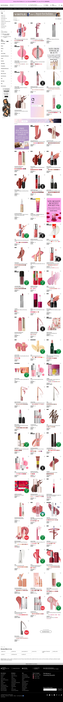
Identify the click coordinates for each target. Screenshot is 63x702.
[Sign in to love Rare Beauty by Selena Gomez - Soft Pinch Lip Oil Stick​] (28, 151)
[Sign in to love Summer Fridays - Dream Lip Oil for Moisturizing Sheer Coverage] (60, 573)
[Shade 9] (59, 112)
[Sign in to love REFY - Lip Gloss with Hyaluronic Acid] (28, 549)
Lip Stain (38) (3, 16)
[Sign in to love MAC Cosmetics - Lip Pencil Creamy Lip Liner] (28, 621)
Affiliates (2, 681)
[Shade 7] (41, 40)
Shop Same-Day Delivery (14, 690)
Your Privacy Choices (19, 695)
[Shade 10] (60, 112)
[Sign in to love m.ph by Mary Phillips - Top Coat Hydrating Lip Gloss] (28, 271)
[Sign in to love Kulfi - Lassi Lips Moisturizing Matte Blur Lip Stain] (28, 23)
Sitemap (15, 695)
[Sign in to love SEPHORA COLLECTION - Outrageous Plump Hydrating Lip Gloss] (60, 248)
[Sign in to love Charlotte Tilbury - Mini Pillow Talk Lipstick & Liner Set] (44, 573)
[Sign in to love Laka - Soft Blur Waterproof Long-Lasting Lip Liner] (60, 409)
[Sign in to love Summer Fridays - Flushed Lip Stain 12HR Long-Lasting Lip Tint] (44, 526)
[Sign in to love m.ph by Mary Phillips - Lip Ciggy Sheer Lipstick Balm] (60, 433)
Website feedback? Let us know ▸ (31, 663)
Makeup (15, 8)
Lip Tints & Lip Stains (45, 658)
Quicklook (22, 36)
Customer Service (24, 674)
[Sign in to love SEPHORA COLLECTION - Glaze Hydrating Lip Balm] (44, 456)
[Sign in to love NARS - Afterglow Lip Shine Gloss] (60, 271)
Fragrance (24, 8)
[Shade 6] (22, 40)
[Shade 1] (15, 40)
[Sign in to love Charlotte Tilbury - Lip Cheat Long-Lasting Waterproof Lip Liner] (44, 387)
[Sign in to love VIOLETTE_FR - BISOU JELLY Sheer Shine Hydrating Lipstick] (28, 433)
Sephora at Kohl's (24, 685)
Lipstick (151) (3, 15)
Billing (23, 679)
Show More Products (45, 631)
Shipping (23, 678)
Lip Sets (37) (3, 27)
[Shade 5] (21, 40)
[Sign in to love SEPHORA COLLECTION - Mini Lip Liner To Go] (44, 317)
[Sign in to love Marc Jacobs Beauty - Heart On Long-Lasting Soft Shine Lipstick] (60, 549)
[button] (6, 41)
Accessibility (23, 689)
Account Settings (13, 681)
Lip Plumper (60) (3, 26)
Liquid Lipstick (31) (4, 18)
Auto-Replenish (13, 683)
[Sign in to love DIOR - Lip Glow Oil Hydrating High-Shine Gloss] (28, 456)
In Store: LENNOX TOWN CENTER (6, 34)
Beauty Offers (13, 685)
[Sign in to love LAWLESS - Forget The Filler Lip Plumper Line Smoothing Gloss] (60, 596)
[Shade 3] (18, 40)
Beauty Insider (13, 674)
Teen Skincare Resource (25, 690)
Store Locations (24, 686)
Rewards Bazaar (13, 686)
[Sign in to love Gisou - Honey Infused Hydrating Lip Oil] (44, 340)
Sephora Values (3, 678)
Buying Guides (24, 682)
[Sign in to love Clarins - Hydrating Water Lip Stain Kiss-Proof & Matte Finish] (44, 294)
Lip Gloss (8, 658)
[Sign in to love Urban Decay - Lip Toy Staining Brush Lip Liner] (60, 526)
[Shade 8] (43, 40)
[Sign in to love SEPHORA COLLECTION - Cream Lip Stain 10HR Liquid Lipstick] (44, 175)
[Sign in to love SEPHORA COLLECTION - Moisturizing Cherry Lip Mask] (28, 479)
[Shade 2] (16, 40)
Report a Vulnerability (4, 690)
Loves (12, 687)
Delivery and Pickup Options (26, 677)
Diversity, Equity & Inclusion (4, 686)
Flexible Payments (24, 687)
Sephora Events (3, 682)
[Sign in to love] (60, 23)
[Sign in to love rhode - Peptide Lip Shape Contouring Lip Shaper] (60, 72)
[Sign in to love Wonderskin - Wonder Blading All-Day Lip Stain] (60, 503)
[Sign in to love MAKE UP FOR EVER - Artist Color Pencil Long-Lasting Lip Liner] (28, 387)
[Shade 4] (19, 40)
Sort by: (58, 18)
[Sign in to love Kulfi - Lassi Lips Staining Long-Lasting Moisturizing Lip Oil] (28, 224)
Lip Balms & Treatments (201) (5, 21)
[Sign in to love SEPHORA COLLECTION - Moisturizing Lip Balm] (44, 271)
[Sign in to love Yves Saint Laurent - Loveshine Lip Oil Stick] (44, 596)
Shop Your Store (13, 689)
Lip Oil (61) (2, 24)
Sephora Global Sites (3, 685)
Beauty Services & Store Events (15, 682)
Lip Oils (5, 659)
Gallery (12, 677)
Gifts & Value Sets (48, 8)
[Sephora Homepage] (4, 5)
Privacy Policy (3, 695)
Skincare (19, 8)
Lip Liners (39, 658)
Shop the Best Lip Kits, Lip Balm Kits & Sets (31, 658)
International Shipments (25, 681)
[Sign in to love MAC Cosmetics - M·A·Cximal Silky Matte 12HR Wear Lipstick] (60, 175)
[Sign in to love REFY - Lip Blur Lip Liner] (60, 387)
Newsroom (2, 675)
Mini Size (38, 8)
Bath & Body (33, 8)
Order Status (13, 678)
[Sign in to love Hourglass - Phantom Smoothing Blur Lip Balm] (60, 456)
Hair (28, 8)
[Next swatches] (44, 40)
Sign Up (60, 689)
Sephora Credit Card (14, 675)
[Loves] (59, 5)
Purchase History (13, 679)
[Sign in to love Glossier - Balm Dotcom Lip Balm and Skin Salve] (60, 224)
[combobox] (18, 5)
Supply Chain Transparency (4, 679)
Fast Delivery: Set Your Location (7, 37)
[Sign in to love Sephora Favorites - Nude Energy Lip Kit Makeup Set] (60, 317)
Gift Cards (54, 8)
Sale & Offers (60, 8)
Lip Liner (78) (3, 19)
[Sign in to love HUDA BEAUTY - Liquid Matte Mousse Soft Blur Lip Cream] (28, 248)
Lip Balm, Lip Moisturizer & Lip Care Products (17, 658)
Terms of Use (7, 695)
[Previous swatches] (31, 40)
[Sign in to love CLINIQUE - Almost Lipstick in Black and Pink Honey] (28, 294)
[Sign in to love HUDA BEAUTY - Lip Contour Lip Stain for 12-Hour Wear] (44, 23)
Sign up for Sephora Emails (48, 687)
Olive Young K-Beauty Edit (8, 8)
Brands (43, 8)
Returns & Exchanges (25, 675)
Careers (2, 677)
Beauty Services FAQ (25, 683)
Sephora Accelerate (3, 687)
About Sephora (3, 674)
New (1, 8)
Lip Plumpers (51, 658)
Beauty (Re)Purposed (4, 689)
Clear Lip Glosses (9, 659)
